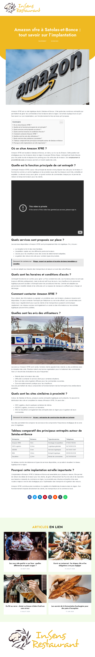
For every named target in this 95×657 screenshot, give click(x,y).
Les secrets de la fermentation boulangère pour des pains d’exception (69, 607)
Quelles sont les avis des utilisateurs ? (26, 136)
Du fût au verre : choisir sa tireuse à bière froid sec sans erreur (25, 607)
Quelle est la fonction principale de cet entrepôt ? (30, 127)
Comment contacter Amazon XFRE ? (25, 134)
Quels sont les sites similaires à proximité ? (28, 138)
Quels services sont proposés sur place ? (27, 129)
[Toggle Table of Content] (60, 122)
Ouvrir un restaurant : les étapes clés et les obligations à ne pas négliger (69, 564)
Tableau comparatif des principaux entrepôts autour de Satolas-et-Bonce (38, 140)
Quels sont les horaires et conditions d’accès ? (29, 131)
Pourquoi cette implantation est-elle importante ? (30, 143)
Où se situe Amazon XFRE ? (22, 125)
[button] (30, 497)
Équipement (42, 41)
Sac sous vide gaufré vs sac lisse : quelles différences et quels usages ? (25, 564)
